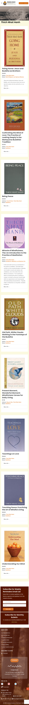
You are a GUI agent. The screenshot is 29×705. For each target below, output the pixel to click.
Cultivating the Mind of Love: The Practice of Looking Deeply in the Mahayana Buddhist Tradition (12, 137)
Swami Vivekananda (7, 637)
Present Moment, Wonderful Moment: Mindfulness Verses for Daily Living (12, 394)
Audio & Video (5, 640)
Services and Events (7, 642)
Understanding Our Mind (13, 564)
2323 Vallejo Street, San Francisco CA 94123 (7, 694)
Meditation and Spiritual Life (18, 261)
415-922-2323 (18, 696)
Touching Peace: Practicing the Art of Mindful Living (14, 508)
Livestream (6, 687)
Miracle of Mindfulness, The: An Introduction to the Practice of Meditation (14, 252)
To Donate (14, 660)
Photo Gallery (5, 644)
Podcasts (5, 653)
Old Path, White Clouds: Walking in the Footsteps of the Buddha (14, 334)
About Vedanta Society (8, 647)
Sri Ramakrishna (6, 633)
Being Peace (7, 196)
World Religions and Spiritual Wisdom (15, 77)
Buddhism (8, 148)
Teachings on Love (10, 454)
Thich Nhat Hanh (10, 75)
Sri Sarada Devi (6, 635)
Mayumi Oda (10, 402)
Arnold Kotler (10, 201)
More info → (7, 88)
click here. (14, 622)
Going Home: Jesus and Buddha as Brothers (13, 69)
